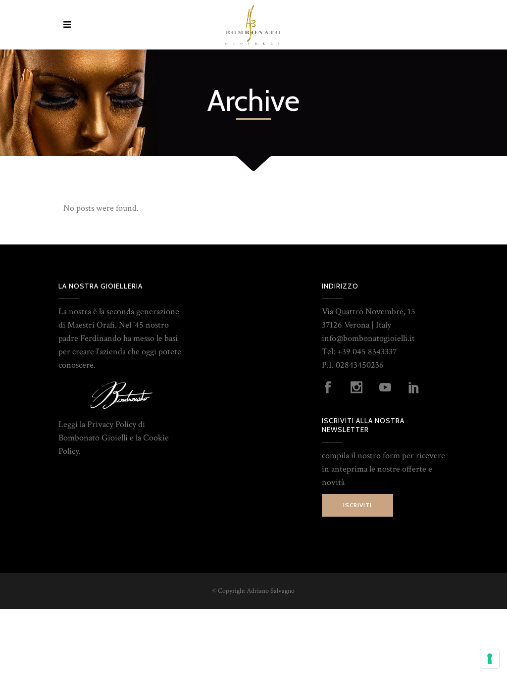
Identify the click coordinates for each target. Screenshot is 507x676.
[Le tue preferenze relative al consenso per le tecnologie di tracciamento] (489, 658)
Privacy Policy (111, 424)
